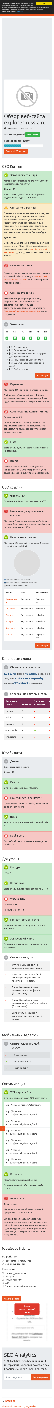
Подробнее (20, 11)
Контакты (10, 628)
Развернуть (42, 375)
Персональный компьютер (18, 1261)
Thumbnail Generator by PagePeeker (19, 1406)
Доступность (11, 1276)
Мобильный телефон (15, 1264)
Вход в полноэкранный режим (27, 1309)
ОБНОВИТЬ (33, 134)
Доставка (10, 608)
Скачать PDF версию (16, 151)
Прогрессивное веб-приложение (20, 1286)
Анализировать (11, 1299)
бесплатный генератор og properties (22, 311)
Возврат (10, 621)
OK (44, 4)
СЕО (7, 1283)
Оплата (9, 615)
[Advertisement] (27, 51)
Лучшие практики (13, 1280)
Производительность (15, 1273)
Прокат (9, 634)
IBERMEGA (10, 1401)
